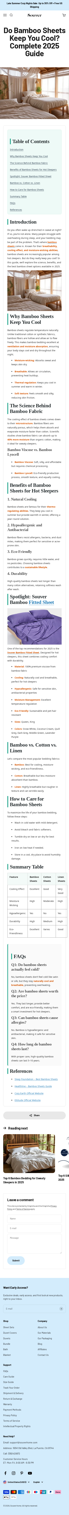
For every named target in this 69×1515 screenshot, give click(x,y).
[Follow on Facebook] (5, 1473)
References (16, 209)
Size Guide (8, 1382)
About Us (42, 1327)
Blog (40, 1343)
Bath (5, 1349)
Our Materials (44, 1332)
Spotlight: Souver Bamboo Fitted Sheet (30, 176)
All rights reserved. (30, 1506)
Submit (16, 1260)
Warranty (7, 1404)
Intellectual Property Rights (16, 1426)
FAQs (12, 202)
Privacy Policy (10, 1415)
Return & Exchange (12, 1398)
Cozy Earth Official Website (29, 1093)
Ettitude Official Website (28, 1100)
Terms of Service (23, 1209)
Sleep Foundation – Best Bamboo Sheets (36, 1079)
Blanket (7, 1355)
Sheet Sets (8, 1327)
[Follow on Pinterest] (22, 1473)
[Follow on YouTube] (30, 1473)
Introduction (16, 149)
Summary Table (18, 196)
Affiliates (42, 1349)
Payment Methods (12, 1409)
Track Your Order (11, 1387)
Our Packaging (45, 1338)
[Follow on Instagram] (13, 1473)
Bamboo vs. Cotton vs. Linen (25, 182)
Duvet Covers (10, 1332)
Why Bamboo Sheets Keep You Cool (29, 156)
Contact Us (43, 1355)
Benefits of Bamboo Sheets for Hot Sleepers (33, 169)
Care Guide (8, 1376)
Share (37, 1115)
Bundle (6, 1343)
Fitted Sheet (41, 602)
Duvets (6, 1338)
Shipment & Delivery (13, 1393)
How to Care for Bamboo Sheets (27, 189)
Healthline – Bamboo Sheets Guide (33, 1086)
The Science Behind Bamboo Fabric (29, 162)
